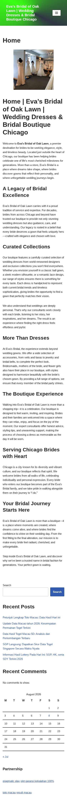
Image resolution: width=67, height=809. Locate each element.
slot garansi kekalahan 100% (37, 781)
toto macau (9, 792)
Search (7, 585)
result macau (24, 792)
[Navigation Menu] (56, 13)
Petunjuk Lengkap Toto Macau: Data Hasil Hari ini (31, 617)
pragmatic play (11, 781)
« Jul (5, 756)
